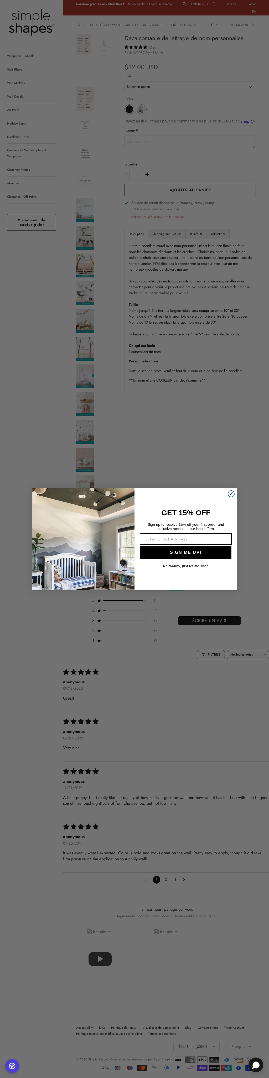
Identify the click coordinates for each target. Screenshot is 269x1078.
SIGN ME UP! (186, 552)
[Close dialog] (231, 494)
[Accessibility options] (12, 1066)
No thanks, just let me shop (186, 566)
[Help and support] (256, 1065)
